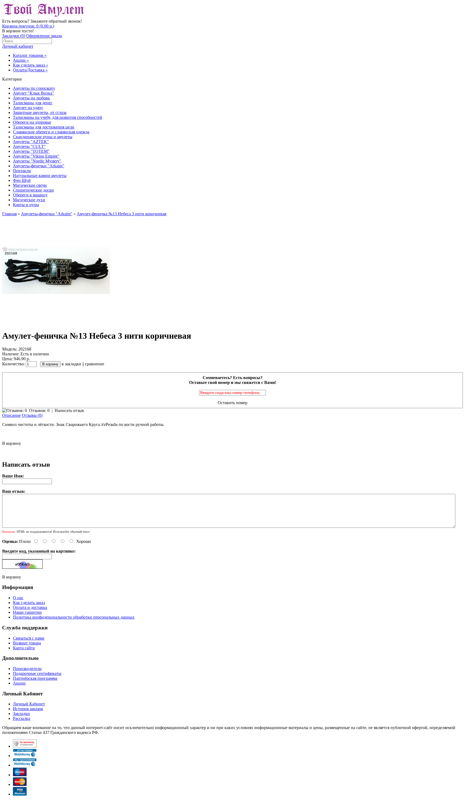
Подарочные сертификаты (37, 673)
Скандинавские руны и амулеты (42, 136)
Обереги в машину (30, 195)
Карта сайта (24, 648)
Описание (11, 415)
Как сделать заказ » (30, 65)
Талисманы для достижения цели (43, 127)
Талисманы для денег (32, 102)
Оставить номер (232, 402)
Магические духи (29, 199)
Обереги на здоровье (32, 122)
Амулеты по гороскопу (34, 88)
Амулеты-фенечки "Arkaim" (38, 166)
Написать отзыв (69, 410)
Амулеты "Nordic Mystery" (37, 161)
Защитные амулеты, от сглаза (39, 112)
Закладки (21, 713)
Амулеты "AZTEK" (31, 141)
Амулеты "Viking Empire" (36, 156)
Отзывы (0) (32, 415)
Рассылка (21, 718)
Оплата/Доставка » (30, 70)
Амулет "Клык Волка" (33, 93)
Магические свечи (30, 185)
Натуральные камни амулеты (39, 175)
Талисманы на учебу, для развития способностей (57, 117)
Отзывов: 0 (39, 410)
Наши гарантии (27, 612)
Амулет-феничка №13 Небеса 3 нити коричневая (121, 213)
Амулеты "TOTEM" (31, 151)
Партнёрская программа (35, 678)
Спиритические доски (33, 190)
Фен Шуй (22, 180)
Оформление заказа (44, 35)
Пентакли (22, 170)
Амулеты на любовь (31, 98)
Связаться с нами (28, 638)
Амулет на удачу (28, 107)
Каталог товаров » (30, 55)
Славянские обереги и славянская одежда (51, 132)
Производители (27, 668)
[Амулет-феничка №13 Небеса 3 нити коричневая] (56, 322)
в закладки (71, 364)
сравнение (94, 364)
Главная (9, 213)
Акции (19, 683)
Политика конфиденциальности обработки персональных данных (74, 617)
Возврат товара (27, 643)
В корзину (11, 443)
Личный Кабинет (29, 704)
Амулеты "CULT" (29, 146)
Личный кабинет (17, 46)
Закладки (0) (13, 35)
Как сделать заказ (29, 602)
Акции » (21, 60)
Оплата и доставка (30, 607)
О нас (18, 597)
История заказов (28, 708)
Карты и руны (26, 204)
